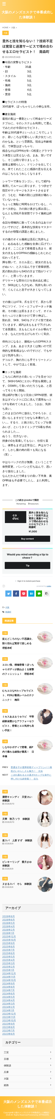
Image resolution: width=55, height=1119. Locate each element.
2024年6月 (8, 993)
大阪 (7, 607)
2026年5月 (8, 923)
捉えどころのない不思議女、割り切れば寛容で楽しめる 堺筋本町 (18, 643)
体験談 (7, 1065)
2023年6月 (8, 1033)
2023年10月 (9, 1020)
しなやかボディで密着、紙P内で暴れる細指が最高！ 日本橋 (18, 752)
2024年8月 (8, 986)
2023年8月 (8, 1027)
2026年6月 (8, 919)
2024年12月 (9, 973)
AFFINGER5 (44, 1115)
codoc (49, 586)
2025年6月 (8, 953)
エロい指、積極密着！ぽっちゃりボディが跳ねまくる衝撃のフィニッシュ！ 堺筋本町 (18, 669)
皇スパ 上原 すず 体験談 (17, 840)
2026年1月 (8, 933)
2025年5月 (8, 956)
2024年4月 (8, 1000)
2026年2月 (8, 929)
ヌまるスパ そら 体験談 (17, 883)
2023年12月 (9, 1013)
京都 (6, 1058)
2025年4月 (8, 959)
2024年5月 (8, 996)
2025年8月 (8, 946)
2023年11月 (8, 1017)
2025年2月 (8, 966)
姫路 (6, 1085)
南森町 (8, 612)
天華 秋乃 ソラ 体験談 (16, 818)
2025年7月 (8, 949)
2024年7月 (8, 990)
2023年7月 (8, 1030)
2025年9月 (8, 943)
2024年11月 (8, 976)
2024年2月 (8, 1007)
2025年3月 (8, 963)
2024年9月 (8, 983)
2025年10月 (9, 939)
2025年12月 (9, 936)
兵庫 (6, 1072)
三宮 (6, 1052)
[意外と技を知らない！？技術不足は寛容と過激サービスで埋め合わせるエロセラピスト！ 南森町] (31, 593)
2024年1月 (8, 1010)
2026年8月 (8, 916)
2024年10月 (9, 980)
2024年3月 (8, 1003)
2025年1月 (8, 970)
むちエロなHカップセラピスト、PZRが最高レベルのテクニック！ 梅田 (18, 695)
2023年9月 (8, 1023)
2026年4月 (8, 926)
